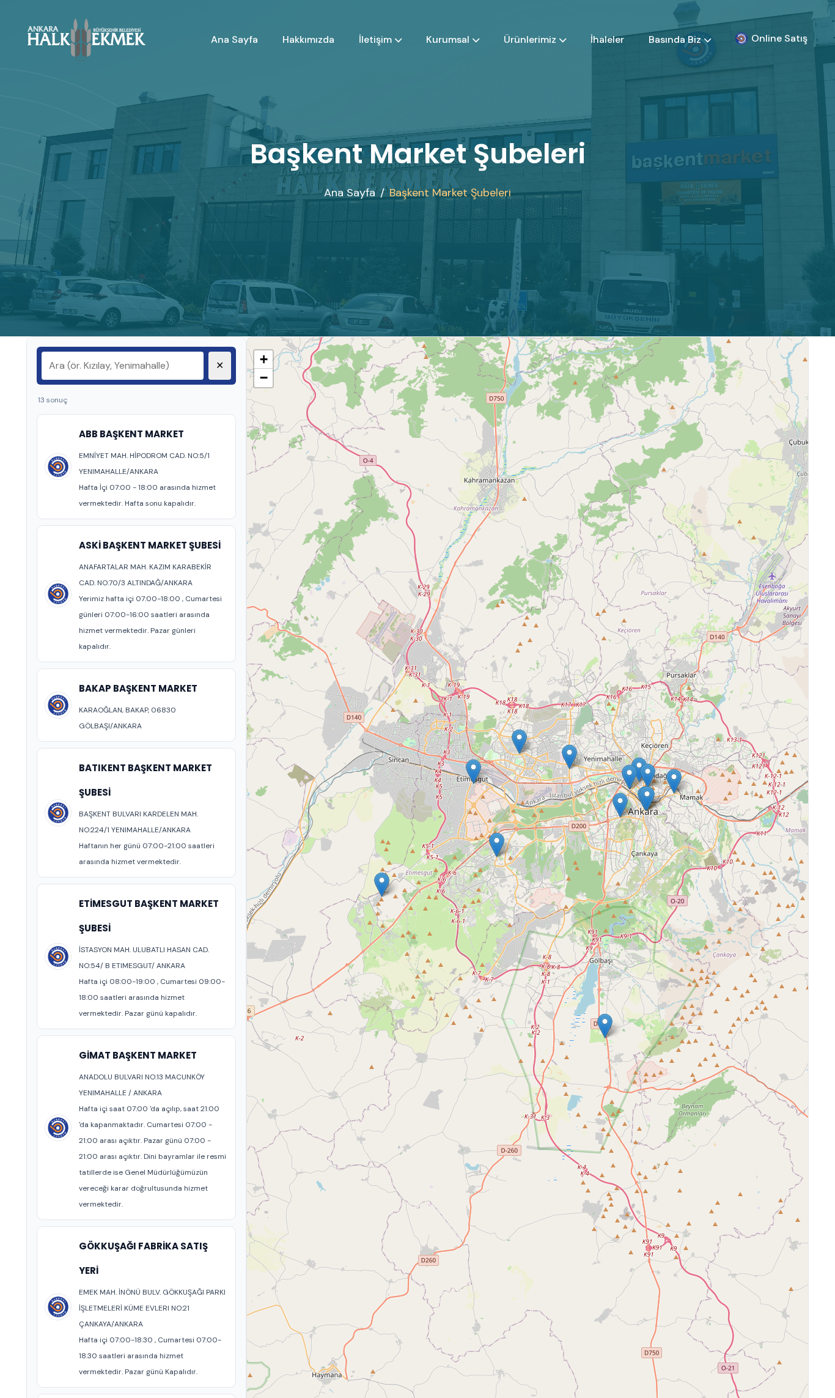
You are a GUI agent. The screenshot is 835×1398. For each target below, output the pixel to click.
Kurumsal (447, 39)
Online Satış (779, 38)
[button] (629, 777)
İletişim (375, 39)
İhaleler (607, 39)
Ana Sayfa (234, 39)
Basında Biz (675, 39)
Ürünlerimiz (530, 39)
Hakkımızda (308, 39)
